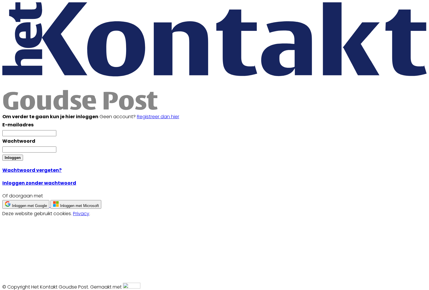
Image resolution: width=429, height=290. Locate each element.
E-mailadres (18, 124)
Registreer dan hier (158, 116)
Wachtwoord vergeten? (32, 170)
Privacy (81, 213)
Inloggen (13, 157)
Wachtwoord (18, 141)
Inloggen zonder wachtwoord (39, 183)
